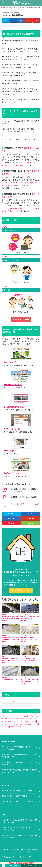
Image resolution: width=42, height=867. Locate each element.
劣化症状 (4, 718)
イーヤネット (19, 857)
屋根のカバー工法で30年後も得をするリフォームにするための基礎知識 (19, 748)
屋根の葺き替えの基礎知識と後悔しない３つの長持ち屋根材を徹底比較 (19, 756)
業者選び (16, 721)
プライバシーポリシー (17, 849)
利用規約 (6, 849)
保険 (36, 716)
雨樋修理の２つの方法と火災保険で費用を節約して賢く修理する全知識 (19, 821)
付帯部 (32, 716)
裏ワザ (10, 724)
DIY (7, 716)
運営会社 (30, 852)
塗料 (16, 718)
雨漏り (4, 726)
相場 (31, 721)
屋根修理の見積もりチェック (21, 590)
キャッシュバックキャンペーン (17, 852)
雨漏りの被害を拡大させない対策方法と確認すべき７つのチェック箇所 (19, 829)
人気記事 (25, 716)
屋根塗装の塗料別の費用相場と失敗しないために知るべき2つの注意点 (19, 763)
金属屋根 (35, 724)
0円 (3, 716)
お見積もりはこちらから (21, 319)
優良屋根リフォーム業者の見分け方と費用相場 (17, 801)
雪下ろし (13, 726)
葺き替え (4, 724)
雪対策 (19, 726)
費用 (15, 724)
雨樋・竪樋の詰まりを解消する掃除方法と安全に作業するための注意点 (19, 836)
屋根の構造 (22, 718)
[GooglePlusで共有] (29, 20)
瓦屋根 (27, 721)
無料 (22, 721)
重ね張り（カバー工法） (24, 724)
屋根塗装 (36, 718)
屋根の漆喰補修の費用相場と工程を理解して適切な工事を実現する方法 (19, 771)
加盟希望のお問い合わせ (31, 849)
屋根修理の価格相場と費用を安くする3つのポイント (19, 791)
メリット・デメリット (16, 716)
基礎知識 (11, 718)
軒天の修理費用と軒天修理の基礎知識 (14, 796)
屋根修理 (29, 718)
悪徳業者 (10, 721)
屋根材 (4, 721)
